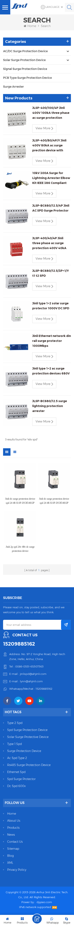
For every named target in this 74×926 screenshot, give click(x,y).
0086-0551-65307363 (29, 666)
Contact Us (15, 842)
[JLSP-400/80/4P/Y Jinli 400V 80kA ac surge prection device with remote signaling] (16, 151)
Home (31, 26)
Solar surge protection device (24, 60)
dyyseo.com (44, 902)
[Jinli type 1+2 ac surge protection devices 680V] (16, 379)
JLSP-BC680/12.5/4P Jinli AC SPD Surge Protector (50, 208)
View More (43, 128)
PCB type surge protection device (27, 78)
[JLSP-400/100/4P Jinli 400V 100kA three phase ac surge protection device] (16, 119)
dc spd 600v (16, 786)
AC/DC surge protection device (25, 51)
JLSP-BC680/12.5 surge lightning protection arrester (49, 406)
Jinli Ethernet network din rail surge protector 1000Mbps (51, 341)
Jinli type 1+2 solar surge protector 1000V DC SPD (50, 305)
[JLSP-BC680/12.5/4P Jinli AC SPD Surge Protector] (16, 216)
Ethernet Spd (16, 772)
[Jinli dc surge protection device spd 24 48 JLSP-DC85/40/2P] (20, 479)
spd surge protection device (27, 730)
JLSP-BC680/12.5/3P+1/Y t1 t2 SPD (50, 273)
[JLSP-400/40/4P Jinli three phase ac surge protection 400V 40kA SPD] (16, 249)
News (11, 835)
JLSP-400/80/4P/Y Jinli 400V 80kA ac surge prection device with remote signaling (49, 146)
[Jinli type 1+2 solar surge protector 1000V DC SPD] (16, 314)
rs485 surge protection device (29, 765)
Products (13, 828)
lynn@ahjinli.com (31, 681)
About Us (13, 820)
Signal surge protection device (25, 69)
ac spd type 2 (17, 758)
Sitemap (13, 849)
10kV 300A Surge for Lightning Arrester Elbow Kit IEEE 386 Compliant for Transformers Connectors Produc (51, 178)
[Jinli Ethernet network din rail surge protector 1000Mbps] (16, 347)
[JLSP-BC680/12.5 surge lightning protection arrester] (16, 412)
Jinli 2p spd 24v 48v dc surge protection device (20, 548)
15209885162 (19, 643)
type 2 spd (14, 723)
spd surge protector (21, 779)
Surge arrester (13, 86)
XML (10, 863)
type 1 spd (14, 744)
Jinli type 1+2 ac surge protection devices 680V (51, 371)
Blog (10, 856)
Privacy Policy (16, 870)
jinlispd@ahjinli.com (33, 673)
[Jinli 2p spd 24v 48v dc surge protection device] (20, 527)
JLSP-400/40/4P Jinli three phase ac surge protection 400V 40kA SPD (49, 243)
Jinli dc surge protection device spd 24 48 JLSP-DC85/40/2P (20, 500)
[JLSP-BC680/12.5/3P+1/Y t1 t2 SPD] (16, 281)
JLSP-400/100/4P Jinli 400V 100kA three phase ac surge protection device (50, 113)
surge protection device (24, 751)
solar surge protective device (28, 737)
